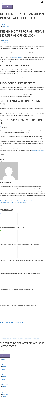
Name (1, 350)
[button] (22, 154)
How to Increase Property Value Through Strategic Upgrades (19, 339)
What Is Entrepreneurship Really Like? (12, 322)
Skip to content (3, 0)
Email (1, 352)
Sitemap (4, 366)
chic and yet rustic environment (38, 150)
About (3, 361)
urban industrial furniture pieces (17, 57)
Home (3, 359)
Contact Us (4, 362)
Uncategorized (5, 24)
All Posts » (2, 198)
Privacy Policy (5, 364)
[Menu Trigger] (42, 2)
